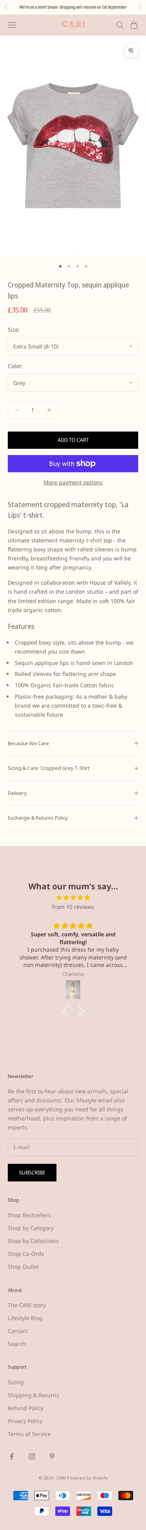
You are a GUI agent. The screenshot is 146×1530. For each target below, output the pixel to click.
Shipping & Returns (33, 1395)
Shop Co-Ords (26, 1253)
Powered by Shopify (87, 1478)
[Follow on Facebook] (12, 1456)
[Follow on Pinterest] (52, 1456)
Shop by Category (31, 1228)
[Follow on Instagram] (32, 1456)
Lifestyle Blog (25, 1318)
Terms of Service (29, 1434)
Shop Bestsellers (29, 1215)
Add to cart (73, 439)
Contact (18, 1331)
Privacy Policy (25, 1421)
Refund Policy (25, 1408)
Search (17, 1344)
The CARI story (27, 1305)
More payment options (73, 482)
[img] (73, 897)
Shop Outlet (23, 1266)
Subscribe (32, 1172)
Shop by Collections (33, 1241)
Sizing (16, 1382)
